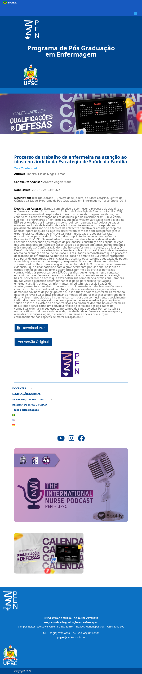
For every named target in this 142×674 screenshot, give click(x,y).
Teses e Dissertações (25, 409)
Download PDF (33, 327)
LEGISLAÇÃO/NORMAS (26, 394)
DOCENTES (19, 388)
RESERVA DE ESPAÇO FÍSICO (29, 404)
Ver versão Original (33, 341)
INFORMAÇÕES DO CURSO (29, 399)
